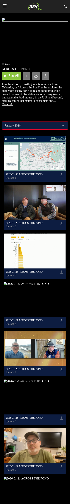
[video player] (35, 37)
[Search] (65, 7)
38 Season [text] (6, 64)
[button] (5, 6)
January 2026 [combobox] (13, 125)
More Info (7, 104)
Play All (14, 75)
